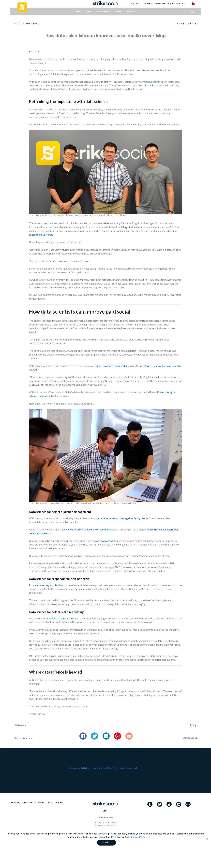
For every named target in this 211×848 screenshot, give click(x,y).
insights (130, 11)
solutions (135, 3)
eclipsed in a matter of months (110, 365)
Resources (160, 3)
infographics (104, 11)
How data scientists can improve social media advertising (105, 36)
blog (78, 11)
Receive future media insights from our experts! (103, 768)
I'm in (106, 842)
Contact (180, 3)
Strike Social (151, 85)
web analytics (108, 540)
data (89, 11)
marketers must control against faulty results (123, 518)
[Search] (192, 11)
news (118, 11)
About (171, 3)
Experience (148, 3)
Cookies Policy (137, 837)
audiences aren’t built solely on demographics (90, 529)
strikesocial (38, 713)
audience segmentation (61, 618)
